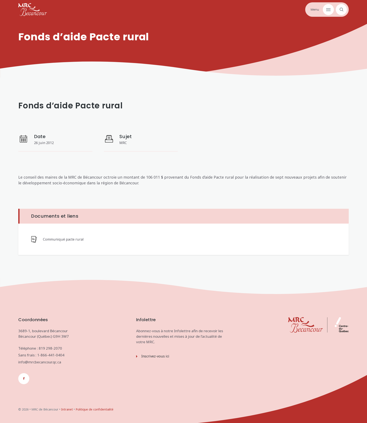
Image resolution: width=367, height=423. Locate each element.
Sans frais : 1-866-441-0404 (41, 355)
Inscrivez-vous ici (155, 356)
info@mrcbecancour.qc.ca (39, 362)
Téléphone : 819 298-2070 (40, 348)
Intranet (67, 409)
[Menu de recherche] (340, 9)
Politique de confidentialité (94, 409)
